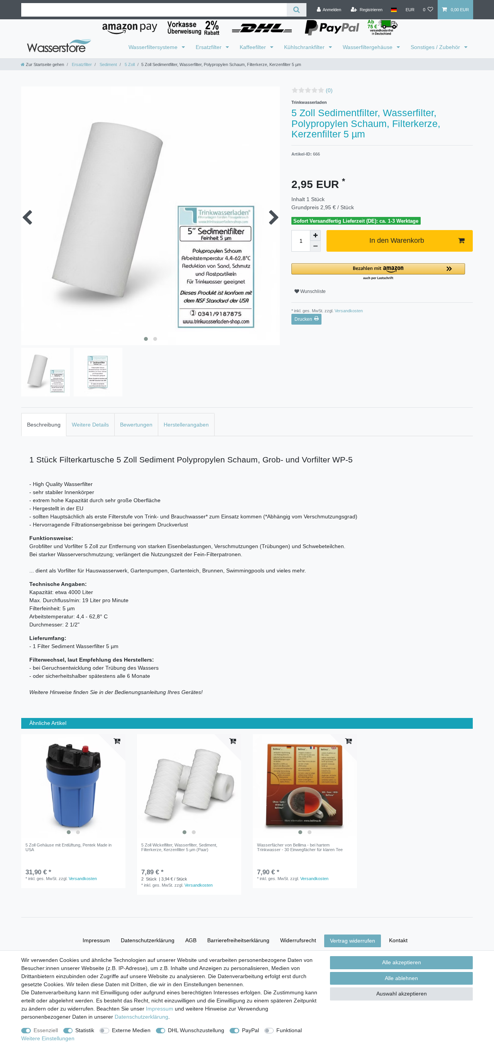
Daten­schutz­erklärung (147, 940)
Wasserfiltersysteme (154, 47)
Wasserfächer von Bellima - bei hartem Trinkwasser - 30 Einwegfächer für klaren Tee (300, 847)
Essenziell (46, 1030)
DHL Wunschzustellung (196, 1030)
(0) (329, 90)
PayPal (250, 1030)
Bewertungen (136, 425)
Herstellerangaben (186, 425)
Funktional (289, 1030)
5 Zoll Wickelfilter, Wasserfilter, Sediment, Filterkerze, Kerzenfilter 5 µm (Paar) (179, 847)
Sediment (107, 64)
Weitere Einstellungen (47, 1038)
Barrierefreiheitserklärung (238, 940)
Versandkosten (348, 310)
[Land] (394, 9)
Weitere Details (90, 425)
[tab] (43, 424)
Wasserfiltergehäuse (368, 47)
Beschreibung (44, 425)
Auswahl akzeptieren (401, 993)
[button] (378, 272)
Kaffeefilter (253, 47)
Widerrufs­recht (298, 940)
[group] (73, 786)
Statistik (84, 1030)
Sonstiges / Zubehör (436, 47)
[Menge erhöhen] (315, 235)
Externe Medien (131, 1030)
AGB (190, 940)
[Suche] (296, 10)
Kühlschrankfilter (305, 47)
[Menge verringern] (315, 246)
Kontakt (398, 940)
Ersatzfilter (209, 47)
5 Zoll (129, 64)
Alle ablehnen (401, 978)
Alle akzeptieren (401, 962)
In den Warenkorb (396, 240)
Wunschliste (312, 291)
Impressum (96, 940)
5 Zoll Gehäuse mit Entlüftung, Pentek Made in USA (68, 847)
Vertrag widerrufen (352, 941)
